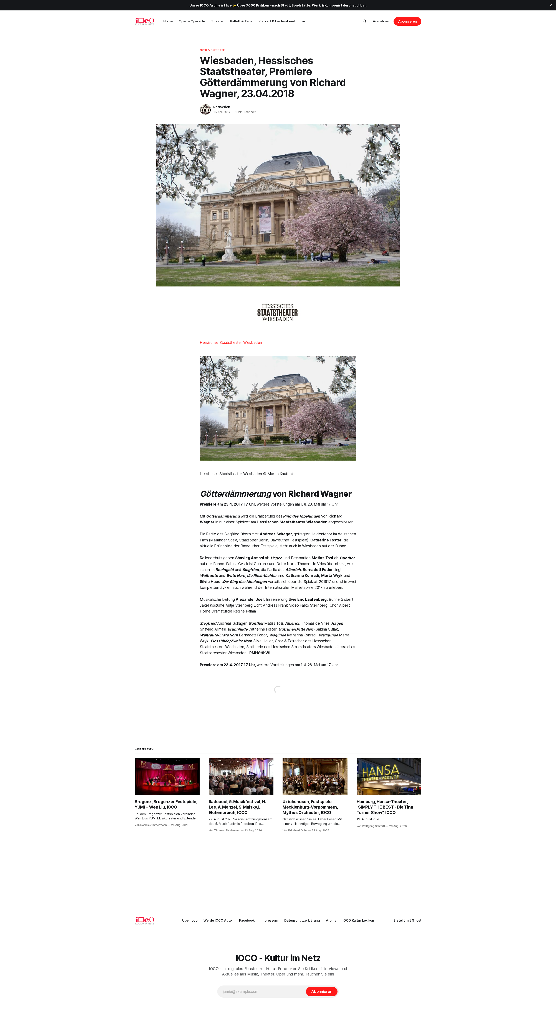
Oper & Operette (192, 21)
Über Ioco (189, 920)
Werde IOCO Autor (218, 920)
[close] (550, 5)
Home (168, 21)
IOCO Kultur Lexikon (358, 920)
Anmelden (381, 21)
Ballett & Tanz (241, 21)
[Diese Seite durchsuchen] (364, 21)
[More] (303, 21)
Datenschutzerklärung (302, 920)
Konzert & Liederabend (277, 21)
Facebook (247, 920)
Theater (217, 21)
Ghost (416, 920)
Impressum (269, 920)
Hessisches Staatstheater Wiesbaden (231, 342)
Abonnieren (407, 21)
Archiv (331, 920)
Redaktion (221, 107)
